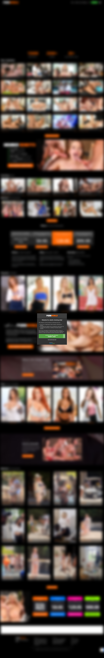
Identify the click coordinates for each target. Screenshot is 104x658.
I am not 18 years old (52, 339)
